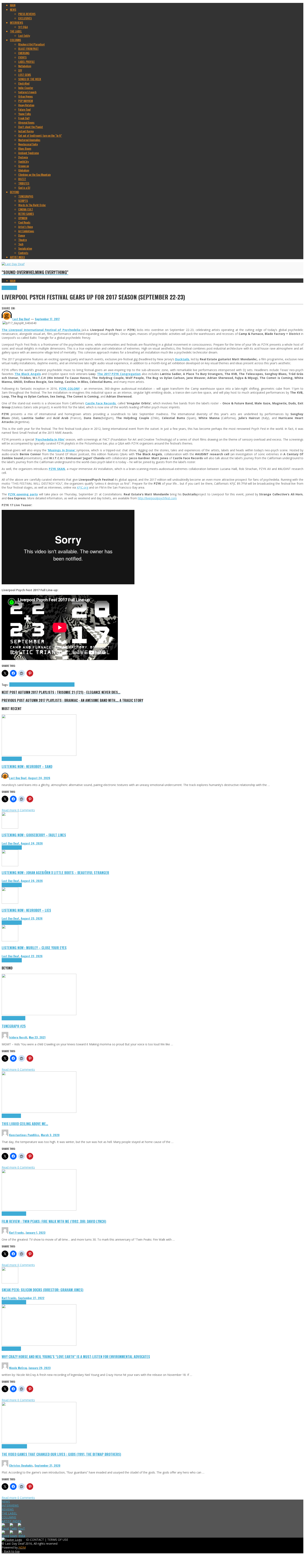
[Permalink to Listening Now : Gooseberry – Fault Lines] (10, 827)
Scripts (17, 1116)
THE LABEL (9, 1513)
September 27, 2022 (31, 1298)
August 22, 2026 (32, 956)
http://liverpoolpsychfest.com (157, 498)
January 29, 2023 (39, 1368)
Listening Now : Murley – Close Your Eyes (34, 947)
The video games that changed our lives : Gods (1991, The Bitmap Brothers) (61, 1454)
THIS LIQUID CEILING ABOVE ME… (25, 1123)
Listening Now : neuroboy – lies (26, 910)
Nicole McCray (18, 1368)
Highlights (7, 759)
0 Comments (26, 810)
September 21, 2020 (47, 1465)
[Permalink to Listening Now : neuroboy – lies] (10, 902)
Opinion (17, 1349)
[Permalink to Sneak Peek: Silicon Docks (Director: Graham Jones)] (10, 1282)
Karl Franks (16, 1232)
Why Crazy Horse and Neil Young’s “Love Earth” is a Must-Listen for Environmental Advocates (76, 1356)
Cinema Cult (8, 1213)
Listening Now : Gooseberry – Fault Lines (34, 834)
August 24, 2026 (39, 778)
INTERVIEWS (10, 1505)
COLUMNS (9, 1517)
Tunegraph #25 (14, 1026)
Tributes (17, 759)
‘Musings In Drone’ (62, 450)
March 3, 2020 (50, 1135)
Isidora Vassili (18, 1037)
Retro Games (20, 1446)
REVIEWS (8, 1509)
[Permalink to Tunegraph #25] (39, 1014)
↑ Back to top (11, 1551)
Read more (9, 810)
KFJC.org (82, 487)
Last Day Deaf (18, 778)
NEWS (6, 1501)
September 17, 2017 (47, 319)
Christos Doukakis (21, 1465)
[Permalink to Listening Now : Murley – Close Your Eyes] (10, 940)
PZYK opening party (23, 494)
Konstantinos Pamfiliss (24, 1135)
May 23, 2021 (37, 1037)
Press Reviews (9, 288)
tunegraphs (19, 1018)
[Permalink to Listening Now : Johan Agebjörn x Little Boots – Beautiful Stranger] (10, 865)
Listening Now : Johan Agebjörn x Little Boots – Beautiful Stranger (55, 872)
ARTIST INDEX (11, 1521)
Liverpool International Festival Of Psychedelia (34, 684)
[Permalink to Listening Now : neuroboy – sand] (39, 755)
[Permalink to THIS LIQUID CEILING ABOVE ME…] (39, 1112)
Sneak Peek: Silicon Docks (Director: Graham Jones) (42, 1289)
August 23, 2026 (32, 918)
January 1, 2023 (35, 1232)
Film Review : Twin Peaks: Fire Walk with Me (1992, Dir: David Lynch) (54, 1221)
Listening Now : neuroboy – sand (27, 766)
